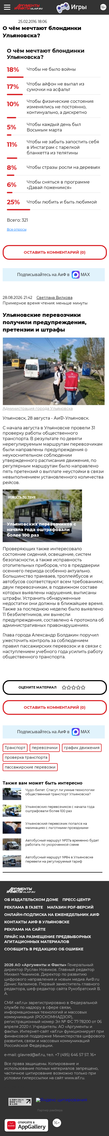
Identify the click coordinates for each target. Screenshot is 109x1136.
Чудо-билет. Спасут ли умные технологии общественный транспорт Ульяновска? (59, 792)
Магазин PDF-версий (70, 907)
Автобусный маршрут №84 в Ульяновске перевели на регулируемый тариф (59, 859)
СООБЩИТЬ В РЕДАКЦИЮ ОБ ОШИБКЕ (43, 949)
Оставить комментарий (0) (54, 252)
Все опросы (16, 229)
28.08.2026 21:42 (17, 297)
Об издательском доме (31, 899)
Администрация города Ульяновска (38, 408)
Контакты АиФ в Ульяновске (36, 922)
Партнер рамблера (49, 1110)
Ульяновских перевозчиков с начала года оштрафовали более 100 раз (59, 809)
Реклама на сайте (25, 929)
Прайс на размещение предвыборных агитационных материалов (47, 939)
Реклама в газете (23, 907)
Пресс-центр (76, 899)
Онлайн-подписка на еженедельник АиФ (51, 914)
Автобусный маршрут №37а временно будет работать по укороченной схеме (62, 842)
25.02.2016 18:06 (32, 21)
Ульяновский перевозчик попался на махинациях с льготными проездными (56, 826)
